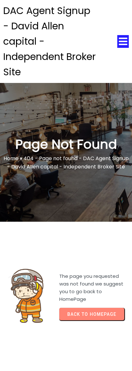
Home (11, 158)
